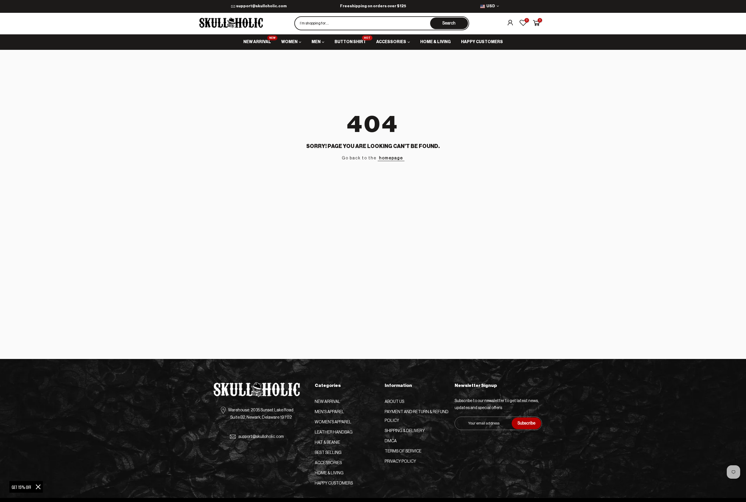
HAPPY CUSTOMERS (482, 42)
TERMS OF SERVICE (403, 451)
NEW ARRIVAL (259, 40)
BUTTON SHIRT (353, 40)
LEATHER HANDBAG (334, 432)
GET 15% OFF (21, 487)
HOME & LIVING (435, 42)
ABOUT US (394, 402)
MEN (316, 42)
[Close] (38, 487)
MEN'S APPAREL (329, 412)
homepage (391, 158)
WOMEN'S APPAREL (333, 422)
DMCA (391, 441)
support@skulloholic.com (261, 6)
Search (448, 23)
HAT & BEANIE (327, 443)
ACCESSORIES (391, 42)
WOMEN (289, 42)
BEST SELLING (328, 453)
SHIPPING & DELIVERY (405, 431)
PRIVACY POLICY (400, 461)
